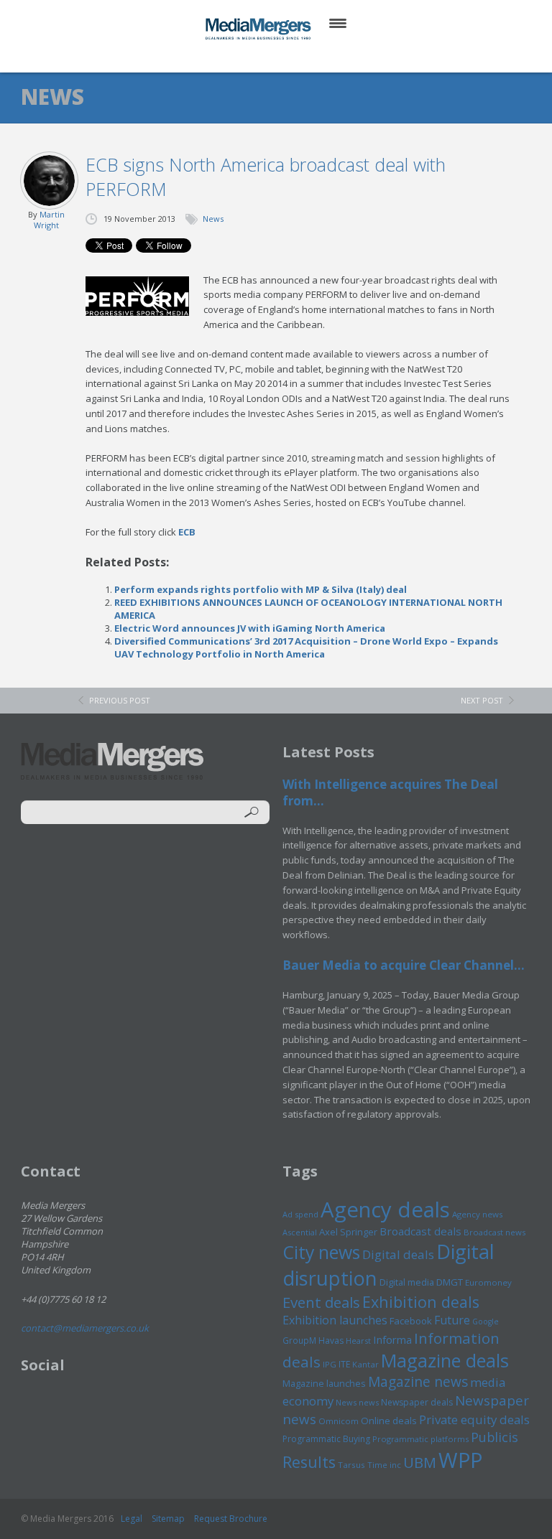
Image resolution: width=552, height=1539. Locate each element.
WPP (460, 1460)
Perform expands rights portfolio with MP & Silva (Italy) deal (260, 589)
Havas (331, 1340)
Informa (392, 1339)
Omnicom (338, 1421)
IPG (329, 1364)
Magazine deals (445, 1360)
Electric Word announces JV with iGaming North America (249, 628)
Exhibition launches (334, 1320)
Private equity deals (474, 1419)
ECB (187, 531)
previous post (119, 700)
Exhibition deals (420, 1301)
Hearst (358, 1340)
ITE (344, 1364)
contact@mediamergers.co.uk (85, 1328)
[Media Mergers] (259, 28)
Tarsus (351, 1464)
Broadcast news (494, 1232)
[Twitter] (255, 57)
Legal (131, 1518)
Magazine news (418, 1381)
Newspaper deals (417, 1402)
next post (482, 700)
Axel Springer (348, 1231)
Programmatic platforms (420, 1438)
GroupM (299, 1340)
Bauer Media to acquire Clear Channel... (403, 965)
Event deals (321, 1302)
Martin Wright (49, 219)
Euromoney (488, 1282)
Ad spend (300, 1214)
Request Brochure (230, 1518)
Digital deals (398, 1254)
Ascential (299, 1232)
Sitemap (168, 1518)
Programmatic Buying (326, 1439)
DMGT (449, 1282)
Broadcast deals (420, 1231)
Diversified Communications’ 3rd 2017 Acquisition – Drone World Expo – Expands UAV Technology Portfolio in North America (306, 647)
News (213, 218)
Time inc (384, 1464)
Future (452, 1320)
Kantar (365, 1364)
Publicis (494, 1437)
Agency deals (385, 1209)
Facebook (411, 1320)
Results (309, 1461)
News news (357, 1402)
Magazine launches (324, 1383)
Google (485, 1321)
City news (321, 1252)
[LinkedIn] (290, 57)
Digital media (407, 1282)
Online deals (389, 1420)
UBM (419, 1462)
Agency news (477, 1214)
